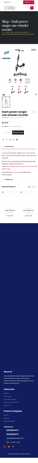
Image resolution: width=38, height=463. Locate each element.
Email (16, 139)
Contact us (28, 2)
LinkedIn (10, 139)
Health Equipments (9, 421)
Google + (13, 139)
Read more (10, 215)
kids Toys (6, 418)
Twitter (6, 139)
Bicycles (6, 415)
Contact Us (7, 405)
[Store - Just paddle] (9, 8)
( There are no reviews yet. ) (17, 117)
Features (6, 393)
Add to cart (19, 132)
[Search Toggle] (28, 8)
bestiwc (27, 153)
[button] (29, 187)
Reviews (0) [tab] (9, 179)
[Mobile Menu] (32, 8)
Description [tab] (9, 146)
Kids (10, 126)
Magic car (10, 209)
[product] (10, 199)
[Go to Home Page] (2, 32)
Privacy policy (8, 396)
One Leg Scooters (16, 126)
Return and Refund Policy (11, 402)
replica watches (14, 172)
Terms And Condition (10, 399)
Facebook (3, 139)
